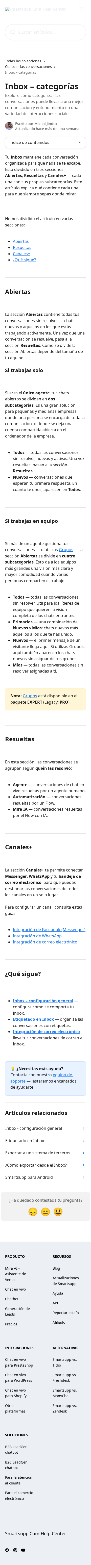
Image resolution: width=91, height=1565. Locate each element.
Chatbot (11, 1298)
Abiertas (21, 241)
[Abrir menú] (81, 9)
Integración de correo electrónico (45, 942)
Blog (56, 1268)
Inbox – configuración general (43, 1001)
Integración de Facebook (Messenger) (49, 929)
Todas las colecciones (23, 61)
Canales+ (21, 253)
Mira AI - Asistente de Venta (15, 1274)
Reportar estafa (66, 1312)
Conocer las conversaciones (28, 66)
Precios (11, 1324)
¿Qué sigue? (24, 260)
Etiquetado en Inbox (33, 1019)
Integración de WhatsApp (37, 936)
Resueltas (22, 247)
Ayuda (58, 1293)
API (55, 1302)
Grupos (66, 549)
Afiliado (59, 1322)
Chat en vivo (15, 1289)
